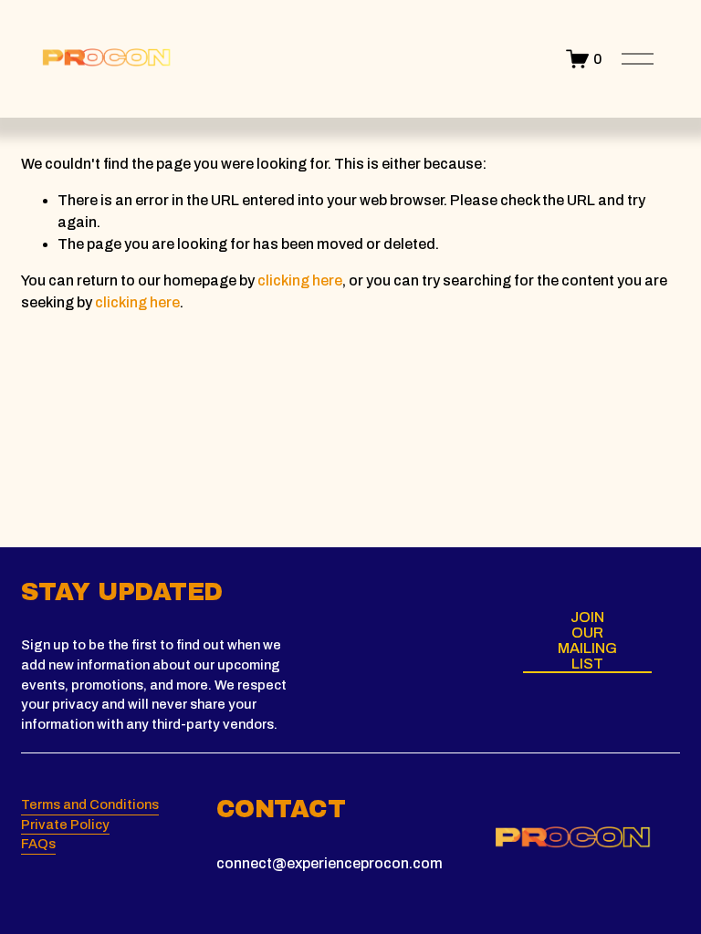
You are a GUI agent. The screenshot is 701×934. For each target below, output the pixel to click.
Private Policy (65, 824)
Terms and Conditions (90, 804)
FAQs (38, 843)
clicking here (299, 280)
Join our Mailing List (587, 640)
